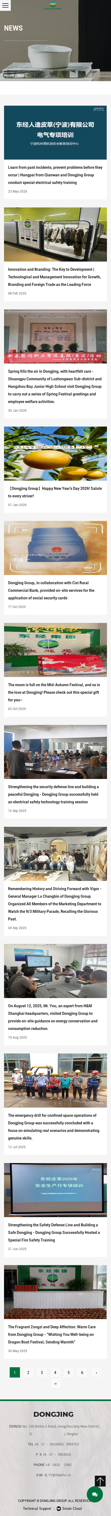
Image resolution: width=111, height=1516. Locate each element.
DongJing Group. (53, 1501)
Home (9, 75)
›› (55, 1383)
